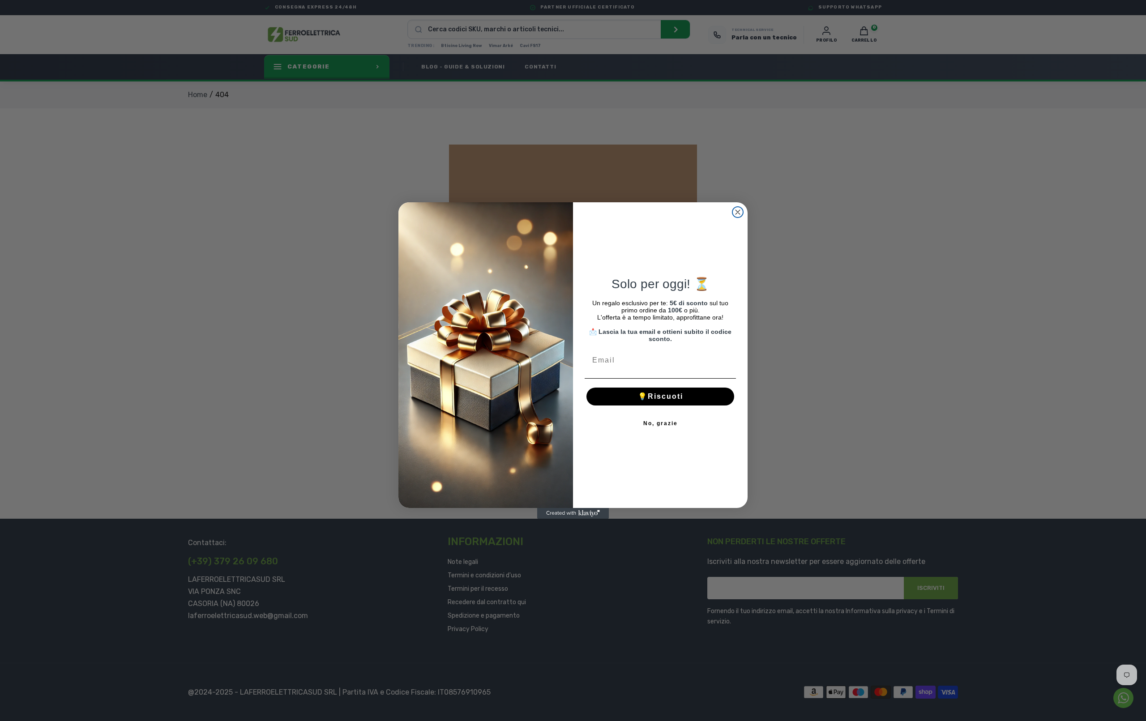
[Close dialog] (737, 212)
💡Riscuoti (660, 396)
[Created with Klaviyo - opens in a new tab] (573, 513)
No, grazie (660, 423)
